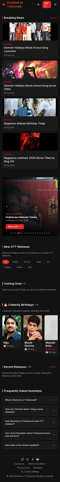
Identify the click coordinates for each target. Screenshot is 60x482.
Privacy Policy (23, 468)
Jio (48, 262)
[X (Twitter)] (27, 459)
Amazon (27, 262)
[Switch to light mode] (38, 4)
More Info (13, 226)
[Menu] (55, 4)
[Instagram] (22, 459)
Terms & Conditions (37, 464)
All (6, 262)
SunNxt (19, 267)
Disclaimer (38, 468)
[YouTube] (37, 459)
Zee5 (39, 262)
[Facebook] (32, 459)
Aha (30, 267)
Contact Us (19, 464)
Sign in (46, 4)
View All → (53, 18)
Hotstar (8, 267)
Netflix (15, 262)
